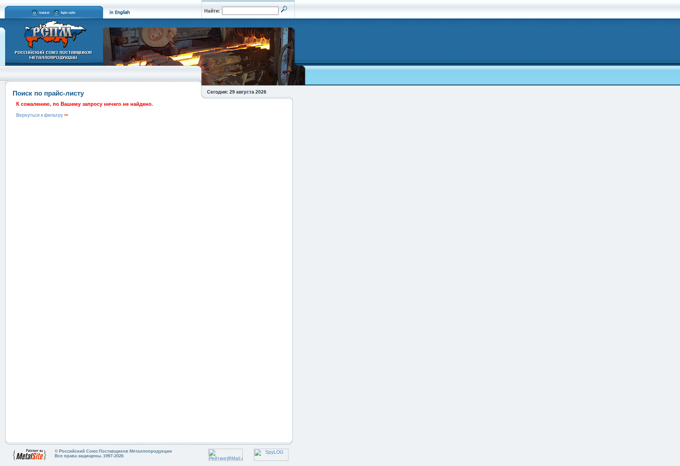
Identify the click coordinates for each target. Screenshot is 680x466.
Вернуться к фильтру (40, 115)
